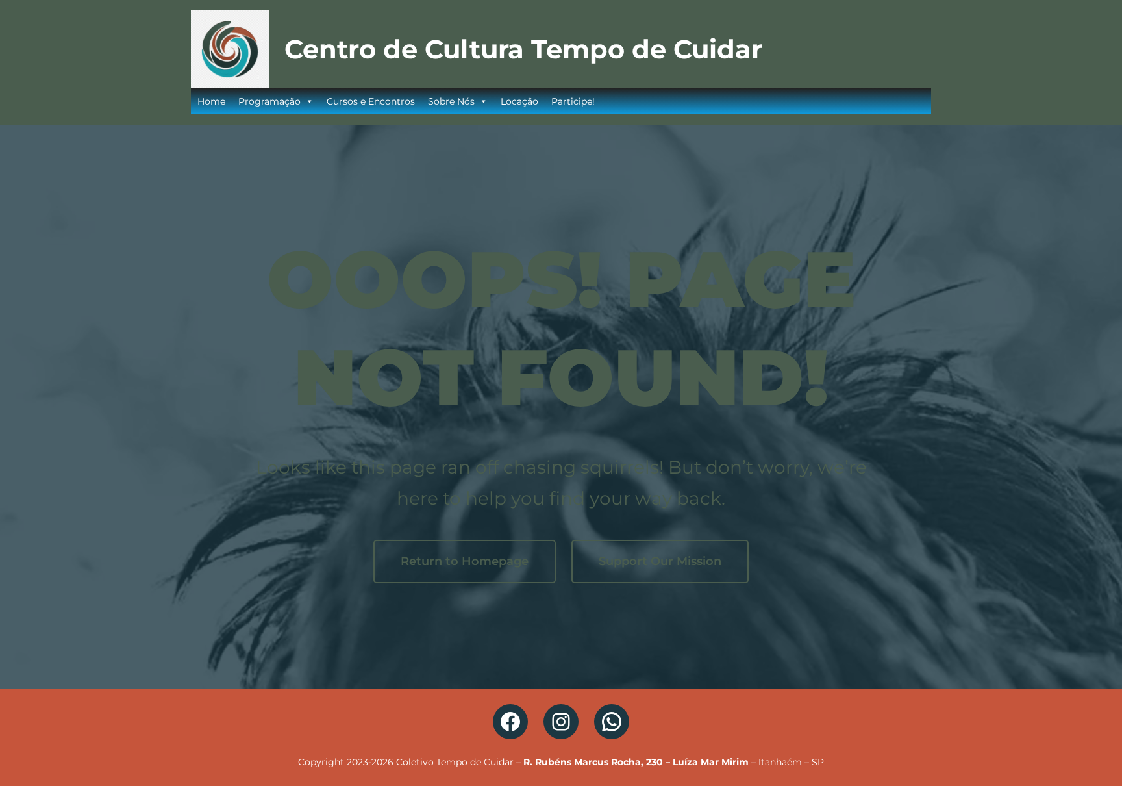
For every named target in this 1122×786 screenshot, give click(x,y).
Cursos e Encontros (371, 101)
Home (211, 101)
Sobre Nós (451, 101)
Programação (269, 101)
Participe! (573, 101)
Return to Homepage (465, 561)
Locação (519, 101)
